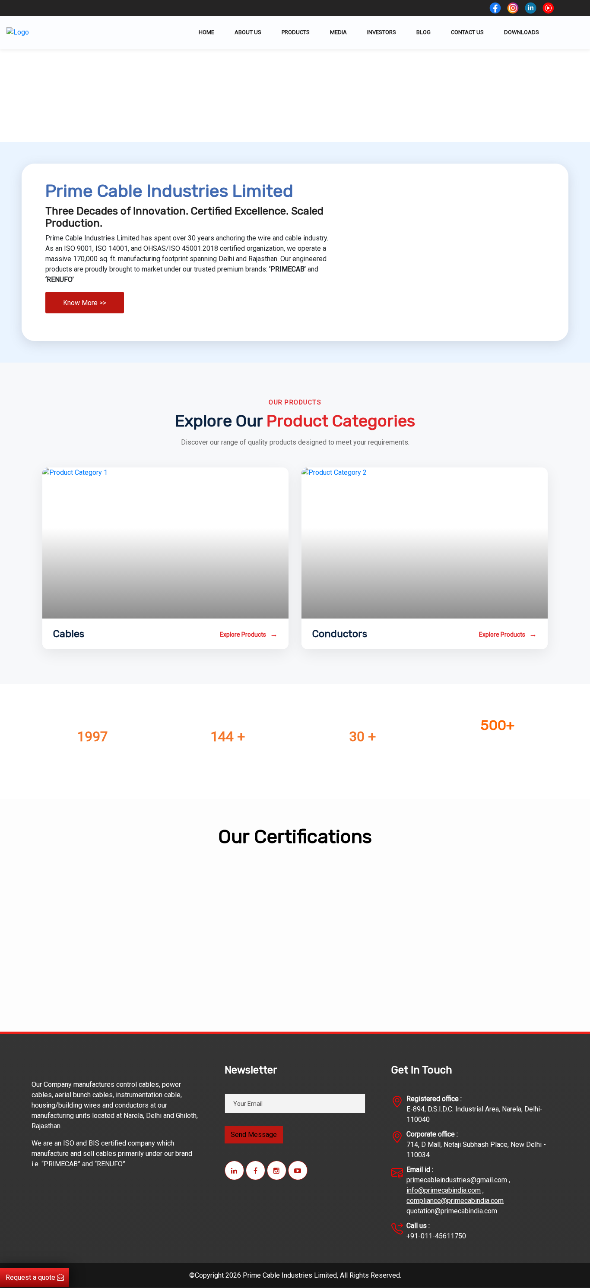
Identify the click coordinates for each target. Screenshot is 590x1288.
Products (296, 32)
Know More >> (84, 303)
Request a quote (31, 1277)
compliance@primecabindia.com (455, 1200)
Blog (423, 32)
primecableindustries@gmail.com (456, 1180)
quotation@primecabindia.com (451, 1211)
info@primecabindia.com (443, 1190)
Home (206, 32)
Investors (381, 32)
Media (338, 32)
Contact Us (467, 32)
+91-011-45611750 (436, 1236)
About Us (248, 32)
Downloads (521, 32)
